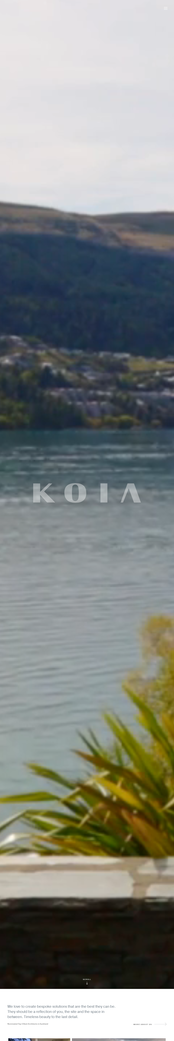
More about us (143, 1024)
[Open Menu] (165, 8)
